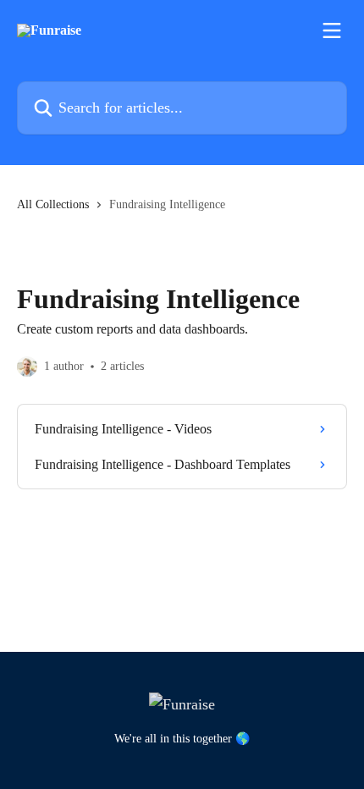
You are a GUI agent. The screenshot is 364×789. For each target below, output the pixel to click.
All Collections (53, 204)
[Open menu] (332, 30)
